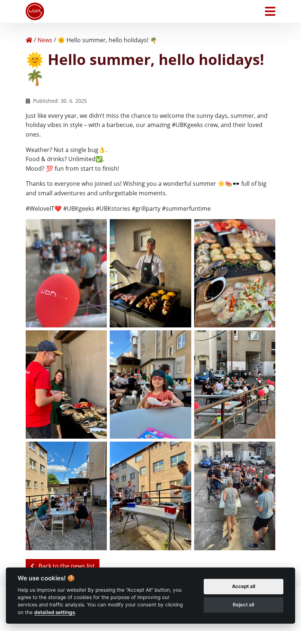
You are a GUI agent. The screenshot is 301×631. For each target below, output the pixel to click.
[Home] (29, 40)
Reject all (243, 605)
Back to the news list (66, 566)
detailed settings (54, 612)
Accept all (243, 586)
